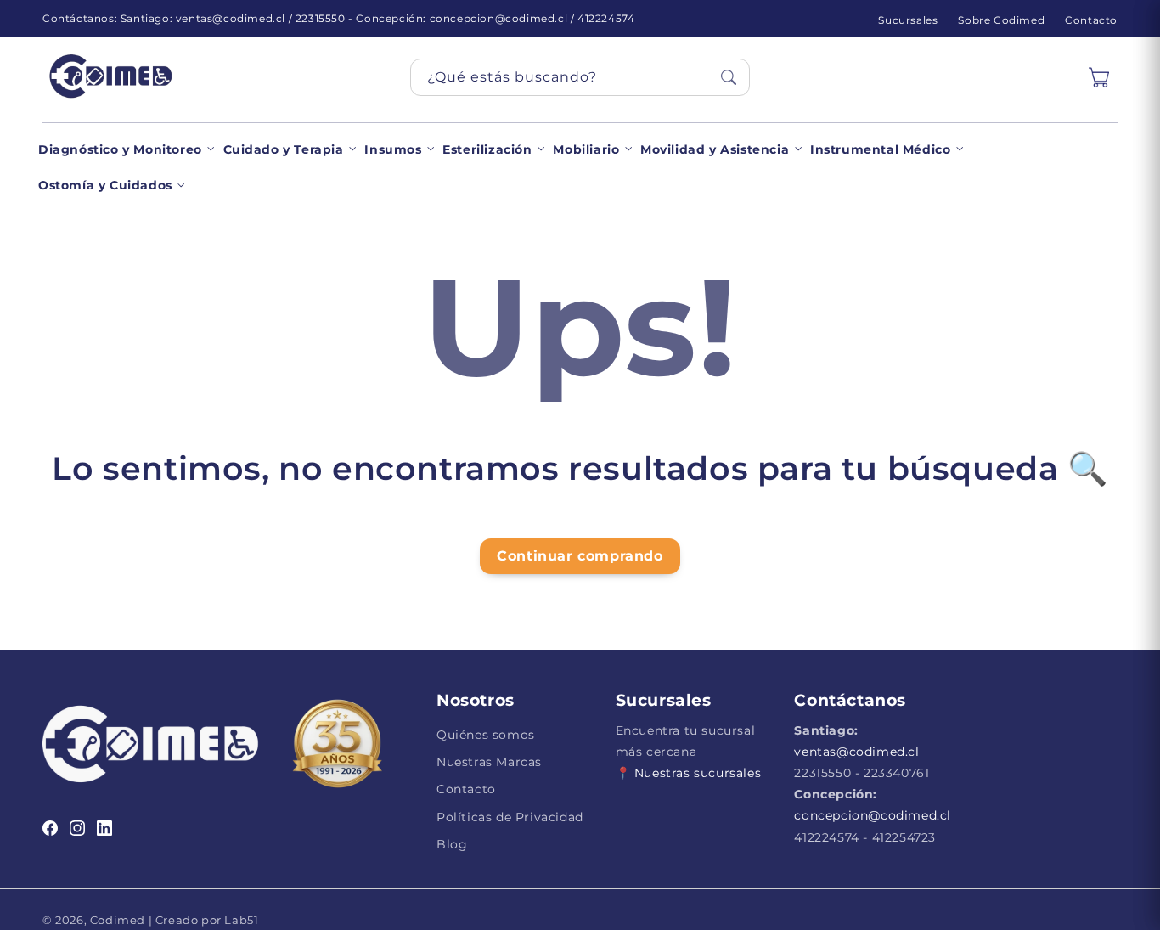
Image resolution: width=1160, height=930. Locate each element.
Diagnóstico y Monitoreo (120, 149)
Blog (451, 844)
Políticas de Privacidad (509, 817)
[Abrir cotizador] (1099, 77)
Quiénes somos (485, 734)
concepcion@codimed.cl (872, 815)
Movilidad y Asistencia (714, 149)
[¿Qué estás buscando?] (728, 77)
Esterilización (487, 149)
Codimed (117, 920)
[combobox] (580, 77)
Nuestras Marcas (489, 761)
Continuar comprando (579, 556)
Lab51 (240, 920)
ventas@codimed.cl (856, 751)
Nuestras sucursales (697, 773)
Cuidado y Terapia (283, 149)
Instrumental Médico (880, 149)
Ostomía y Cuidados (105, 185)
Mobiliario (586, 149)
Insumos (392, 149)
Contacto (1091, 20)
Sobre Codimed (1001, 20)
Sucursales (908, 20)
